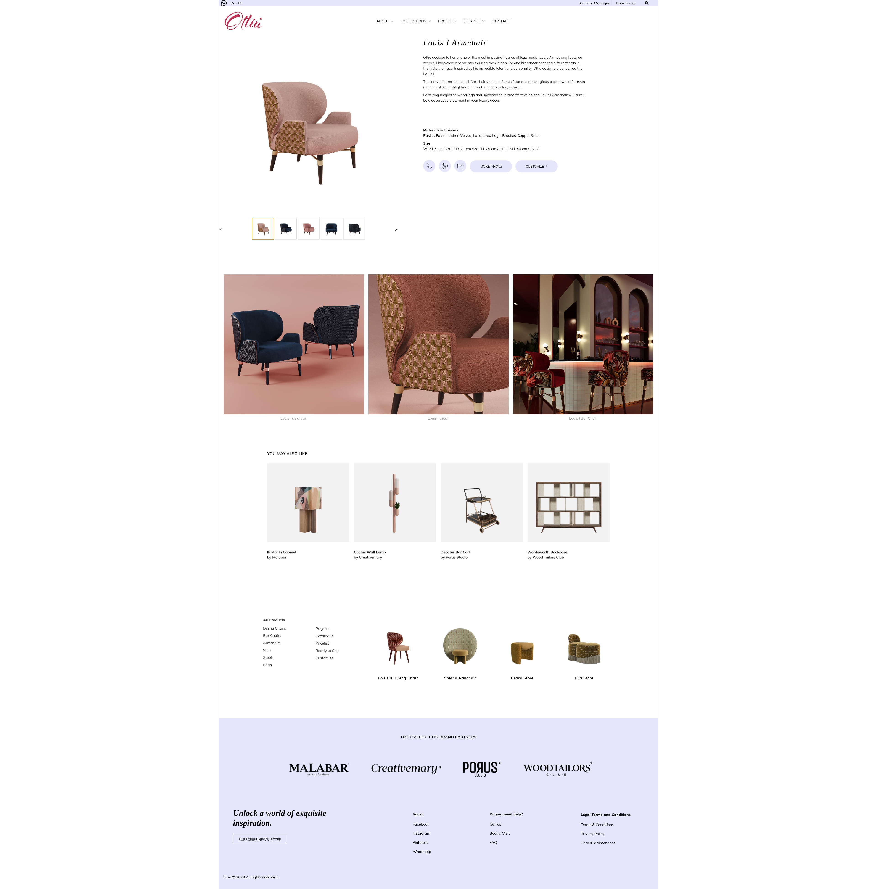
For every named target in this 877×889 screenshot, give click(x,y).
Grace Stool (522, 678)
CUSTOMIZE (535, 166)
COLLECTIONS (413, 21)
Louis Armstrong (553, 57)
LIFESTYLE (471, 21)
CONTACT (501, 21)
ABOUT (382, 21)
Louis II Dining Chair (398, 678)
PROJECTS (447, 21)
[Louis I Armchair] (263, 229)
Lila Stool (584, 678)
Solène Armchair (460, 678)
